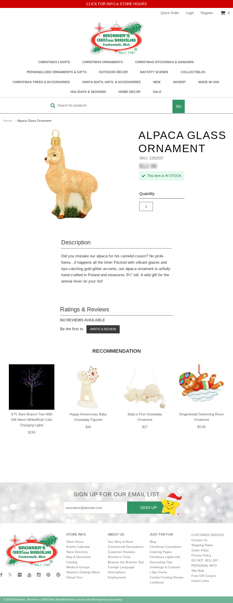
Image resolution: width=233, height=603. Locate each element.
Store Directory (77, 552)
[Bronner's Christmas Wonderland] (116, 37)
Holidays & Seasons (88, 92)
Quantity (146, 193)
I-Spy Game (158, 572)
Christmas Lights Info (165, 557)
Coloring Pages (161, 552)
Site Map (197, 570)
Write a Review (103, 329)
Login (190, 13)
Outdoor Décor (113, 72)
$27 (144, 427)
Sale (157, 92)
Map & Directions (78, 557)
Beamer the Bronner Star (126, 562)
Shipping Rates (202, 545)
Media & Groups (78, 567)
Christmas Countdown (166, 546)
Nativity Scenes (154, 72)
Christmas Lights (54, 62)
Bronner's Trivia (119, 557)
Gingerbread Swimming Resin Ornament (201, 417)
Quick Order (170, 13)
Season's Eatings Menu (83, 572)
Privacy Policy (201, 555)
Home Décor (129, 92)
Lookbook (157, 582)
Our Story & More (120, 541)
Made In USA (208, 82)
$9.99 (201, 427)
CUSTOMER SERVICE (207, 535)
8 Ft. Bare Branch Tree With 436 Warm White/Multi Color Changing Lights (31, 419)
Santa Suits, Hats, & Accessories (111, 82)
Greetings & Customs (165, 567)
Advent (179, 82)
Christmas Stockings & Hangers (164, 62)
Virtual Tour (74, 577)
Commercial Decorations (125, 546)
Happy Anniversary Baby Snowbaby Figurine (88, 417)
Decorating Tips (161, 562)
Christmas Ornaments (102, 62)
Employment (117, 577)
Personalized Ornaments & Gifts (56, 72)
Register (207, 13)
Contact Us (199, 540)
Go (178, 106)
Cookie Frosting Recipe (166, 577)
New (156, 82)
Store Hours (75, 541)
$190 (31, 432)
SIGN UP (148, 507)
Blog (153, 541)
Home (8, 120)
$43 (88, 427)
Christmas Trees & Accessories (41, 82)
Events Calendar (78, 546)
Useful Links (200, 581)
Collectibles (193, 72)
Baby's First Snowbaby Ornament (145, 417)
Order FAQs (200, 550)
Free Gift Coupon (203, 576)
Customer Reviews (121, 552)
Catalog (71, 562)
